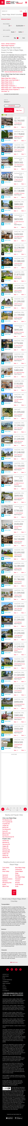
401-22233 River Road (19, 359)
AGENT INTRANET (6, 983)
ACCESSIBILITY (5, 990)
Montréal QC (5, 842)
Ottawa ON (5, 848)
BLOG (3, 978)
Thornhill (17, 880)
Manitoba (9, 1000)
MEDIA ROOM (5, 976)
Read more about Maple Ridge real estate (13, 71)
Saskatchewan (15, 1000)
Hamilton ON (5, 857)
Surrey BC (5, 831)
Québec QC (5, 853)
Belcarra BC (5, 835)
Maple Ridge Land (6, 87)
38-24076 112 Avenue (19, 332)
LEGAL (3, 985)
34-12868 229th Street (19, 386)
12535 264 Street (18, 554)
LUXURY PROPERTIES (7, 979)
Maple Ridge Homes (6, 82)
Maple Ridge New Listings (8, 78)
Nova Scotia (4, 1003)
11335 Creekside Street (19, 468)
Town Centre (5, 867)
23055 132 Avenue (18, 250)
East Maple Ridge (20, 877)
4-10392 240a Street (18, 179)
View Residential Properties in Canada (10, 1025)
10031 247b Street (18, 608)
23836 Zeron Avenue (18, 136)
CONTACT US (5, 974)
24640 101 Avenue (18, 303)
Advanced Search (6, 19)
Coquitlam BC (6, 823)
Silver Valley (5, 871)
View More (4, 91)
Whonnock (5, 877)
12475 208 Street (18, 622)
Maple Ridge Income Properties (10, 89)
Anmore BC (5, 827)
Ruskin (4, 884)
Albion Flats (5, 886)
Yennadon (17, 879)
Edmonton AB (6, 850)
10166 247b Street (18, 263)
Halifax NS (5, 855)
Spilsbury (5, 880)
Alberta (17, 999)
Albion (4, 869)
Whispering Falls (7, 882)
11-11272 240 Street (18, 513)
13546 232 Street (18, 568)
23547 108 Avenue (18, 454)
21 (17, 810)
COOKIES (4, 988)
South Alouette (19, 884)
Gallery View (9, 110)
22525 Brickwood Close (19, 717)
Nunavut (22, 1003)
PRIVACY (4, 987)
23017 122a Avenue (18, 427)
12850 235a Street (18, 541)
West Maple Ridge (20, 867)
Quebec (14, 999)
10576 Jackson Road (19, 149)
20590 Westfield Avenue (19, 664)
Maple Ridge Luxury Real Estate (10, 80)
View (22, 127)
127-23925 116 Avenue (19, 193)
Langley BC (5, 825)
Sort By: (6, 99)
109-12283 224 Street (19, 236)
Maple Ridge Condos (7, 84)
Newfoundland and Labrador (8, 1001)
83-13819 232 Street (18, 345)
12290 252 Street (18, 277)
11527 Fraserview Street (19, 677)
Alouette (17, 882)
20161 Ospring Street (19, 498)
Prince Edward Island (12, 1003)
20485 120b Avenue (18, 441)
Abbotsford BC (6, 833)
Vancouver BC (6, 844)
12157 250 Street (18, 690)
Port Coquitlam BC (7, 822)
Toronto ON (5, 840)
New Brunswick (21, 1000)
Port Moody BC (6, 829)
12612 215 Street (18, 290)
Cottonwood (18, 869)
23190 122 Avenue (18, 317)
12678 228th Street (18, 635)
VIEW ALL (14, 892)
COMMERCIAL (5, 981)
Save (15, 127)
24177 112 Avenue (18, 414)
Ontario (10, 999)
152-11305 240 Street (19, 164)
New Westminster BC (8, 837)
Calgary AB (5, 846)
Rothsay (17, 875)
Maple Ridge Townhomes (8, 86)
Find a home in (5, 999)
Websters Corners (7, 879)
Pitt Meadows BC (7, 820)
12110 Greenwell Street (19, 704)
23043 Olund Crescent (19, 206)
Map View (19, 110)
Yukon (18, 1003)
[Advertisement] (14, 780)
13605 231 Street (18, 595)
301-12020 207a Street (19, 372)
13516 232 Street (18, 581)
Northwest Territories (19, 1001)
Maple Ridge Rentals (18, 87)
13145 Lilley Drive (18, 123)
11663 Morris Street (18, 731)
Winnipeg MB (6, 852)
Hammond (5, 875)
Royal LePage (14, 2)
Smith (16, 886)
